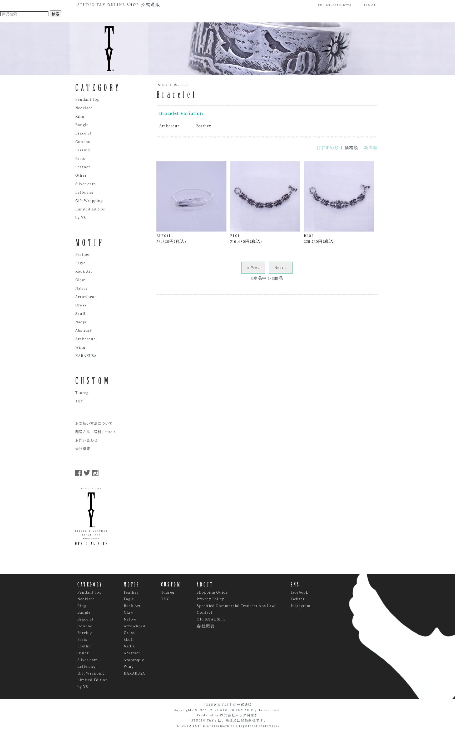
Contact (204, 612)
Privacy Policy (210, 599)
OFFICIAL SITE (211, 619)
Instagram (301, 606)
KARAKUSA (86, 356)
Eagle (80, 263)
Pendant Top (87, 99)
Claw (80, 280)
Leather (82, 167)
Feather (203, 126)
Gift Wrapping (89, 201)
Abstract (83, 330)
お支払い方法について (94, 423)
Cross (80, 305)
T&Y (79, 401)
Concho (83, 142)
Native (81, 288)
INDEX (162, 85)
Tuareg (81, 393)
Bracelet (181, 85)
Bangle (81, 125)
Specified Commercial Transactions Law (236, 606)
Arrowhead (86, 297)
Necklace (84, 108)
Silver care (85, 184)
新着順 (371, 148)
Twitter (298, 599)
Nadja (80, 322)
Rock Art (83, 271)
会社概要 (82, 449)
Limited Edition (90, 209)
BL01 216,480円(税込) (246, 239)
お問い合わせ (86, 440)
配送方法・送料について (95, 432)
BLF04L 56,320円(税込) (171, 239)
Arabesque (169, 126)
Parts (80, 158)
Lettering (84, 192)
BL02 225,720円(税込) (319, 239)
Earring (82, 150)
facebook (300, 592)
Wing (80, 347)
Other (81, 175)
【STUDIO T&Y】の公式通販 (227, 704)
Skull (80, 313)
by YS (80, 217)
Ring (79, 116)
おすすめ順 (327, 148)
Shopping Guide (212, 592)
